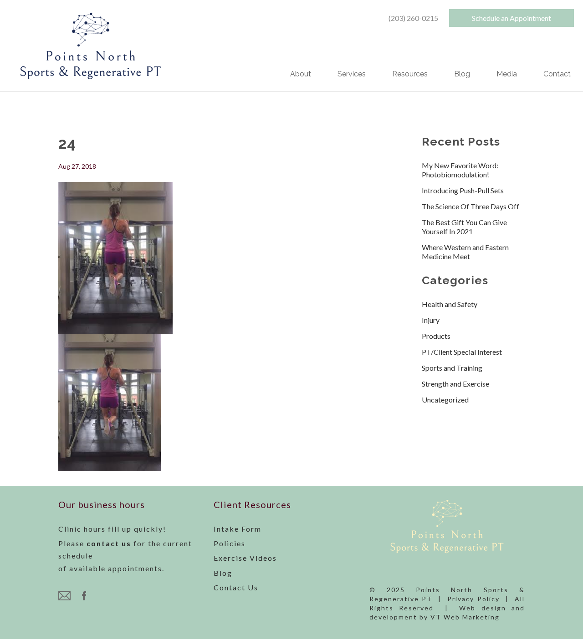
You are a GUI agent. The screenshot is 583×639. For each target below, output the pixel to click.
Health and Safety (449, 304)
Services (352, 74)
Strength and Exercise (455, 383)
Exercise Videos (245, 557)
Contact (557, 74)
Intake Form (237, 528)
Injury (431, 320)
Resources (410, 74)
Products (436, 336)
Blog (462, 74)
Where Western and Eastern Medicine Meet (465, 252)
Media (506, 74)
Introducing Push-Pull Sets (463, 190)
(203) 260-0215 (413, 18)
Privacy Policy (473, 599)
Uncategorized (445, 399)
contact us (109, 543)
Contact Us (236, 587)
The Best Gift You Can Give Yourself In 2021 (464, 227)
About (300, 74)
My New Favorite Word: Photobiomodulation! (460, 170)
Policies (229, 543)
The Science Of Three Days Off (470, 206)
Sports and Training (452, 367)
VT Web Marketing (465, 617)
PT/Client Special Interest (462, 351)
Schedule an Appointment (511, 18)
